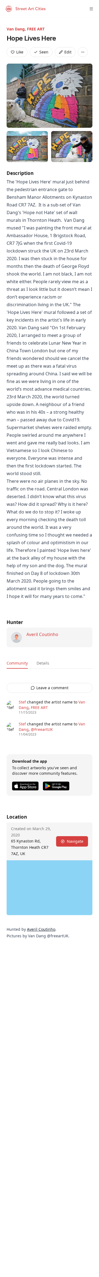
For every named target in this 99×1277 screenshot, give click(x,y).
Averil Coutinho (42, 634)
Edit (68, 52)
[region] (49, 887)
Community (17, 663)
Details (43, 663)
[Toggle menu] (91, 8)
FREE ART (36, 29)
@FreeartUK (42, 729)
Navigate (75, 841)
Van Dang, (17, 29)
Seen (43, 52)
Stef (22, 702)
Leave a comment (52, 687)
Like (19, 52)
